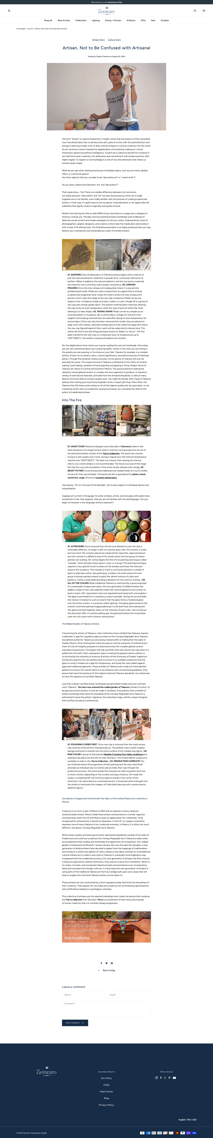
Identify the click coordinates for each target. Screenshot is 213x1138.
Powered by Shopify (39, 1133)
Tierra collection (74, 899)
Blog (106, 1098)
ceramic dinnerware (106, 477)
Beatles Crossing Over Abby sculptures (123, 754)
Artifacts (131, 20)
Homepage (21, 29)
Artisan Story (98, 39)
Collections (80, 20)
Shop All (48, 20)
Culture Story (114, 39)
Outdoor (165, 20)
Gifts (143, 20)
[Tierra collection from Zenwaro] (106, 271)
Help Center (106, 1091)
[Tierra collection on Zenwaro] (106, 543)
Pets (153, 20)
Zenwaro (126, 446)
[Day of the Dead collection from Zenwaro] (106, 741)
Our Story (106, 1078)
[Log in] (194, 10)
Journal (30, 29)
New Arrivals (64, 20)
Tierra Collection (111, 453)
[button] (9, 10)
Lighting (96, 20)
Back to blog (109, 970)
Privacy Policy (106, 1105)
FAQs (106, 1085)
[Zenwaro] (106, 10)
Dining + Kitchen (113, 20)
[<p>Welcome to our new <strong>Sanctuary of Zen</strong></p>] (106, 2)
